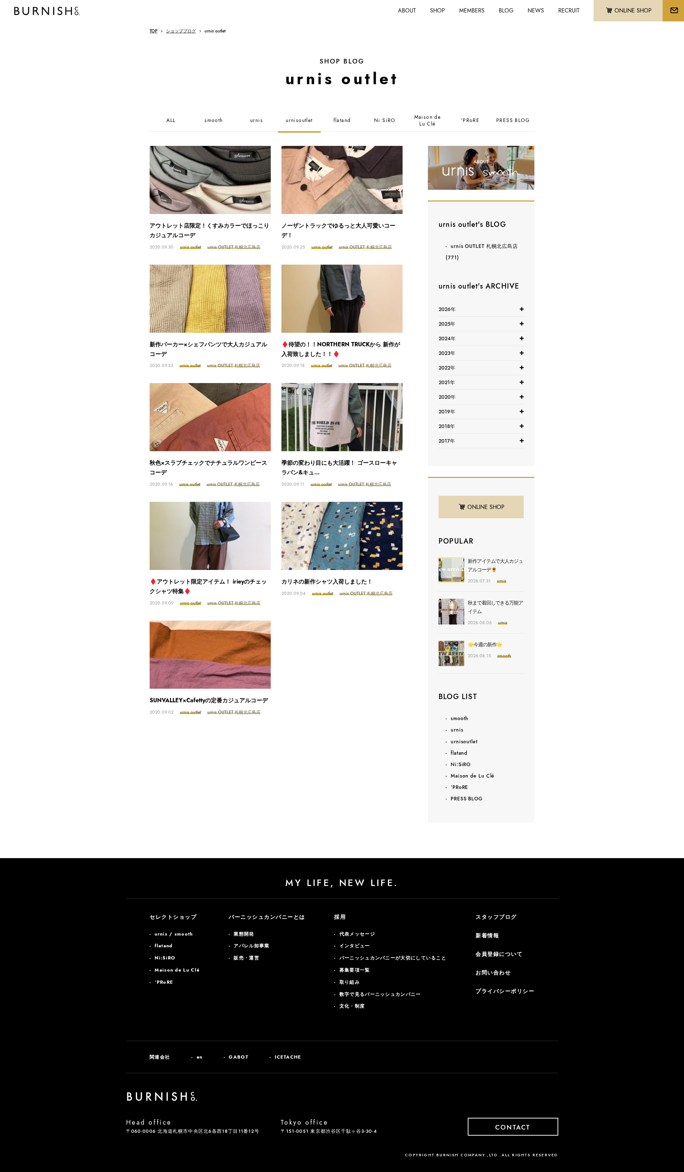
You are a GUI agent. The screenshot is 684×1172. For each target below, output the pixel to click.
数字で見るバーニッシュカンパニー (380, 994)
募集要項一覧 (355, 970)
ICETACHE (288, 1057)
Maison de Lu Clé (472, 775)
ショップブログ (181, 31)
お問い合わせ (493, 973)
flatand (342, 120)
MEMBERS (471, 10)
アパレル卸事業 (251, 945)
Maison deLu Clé (427, 121)
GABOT (238, 1057)
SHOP (437, 10)
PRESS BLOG (513, 120)
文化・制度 (352, 1006)
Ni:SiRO (384, 120)
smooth (213, 120)
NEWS (536, 10)
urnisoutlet (299, 120)
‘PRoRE (470, 120)
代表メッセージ (357, 934)
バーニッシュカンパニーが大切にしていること (393, 957)
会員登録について (499, 954)
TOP (153, 31)
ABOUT (407, 10)
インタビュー (355, 945)
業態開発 (244, 934)
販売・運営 (246, 957)
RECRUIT (568, 10)
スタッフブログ (496, 917)
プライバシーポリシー (505, 991)
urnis (256, 120)
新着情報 (487, 935)
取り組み (350, 982)
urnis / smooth (174, 934)
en (200, 1057)
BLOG (506, 10)
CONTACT (512, 1127)
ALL (170, 120)
